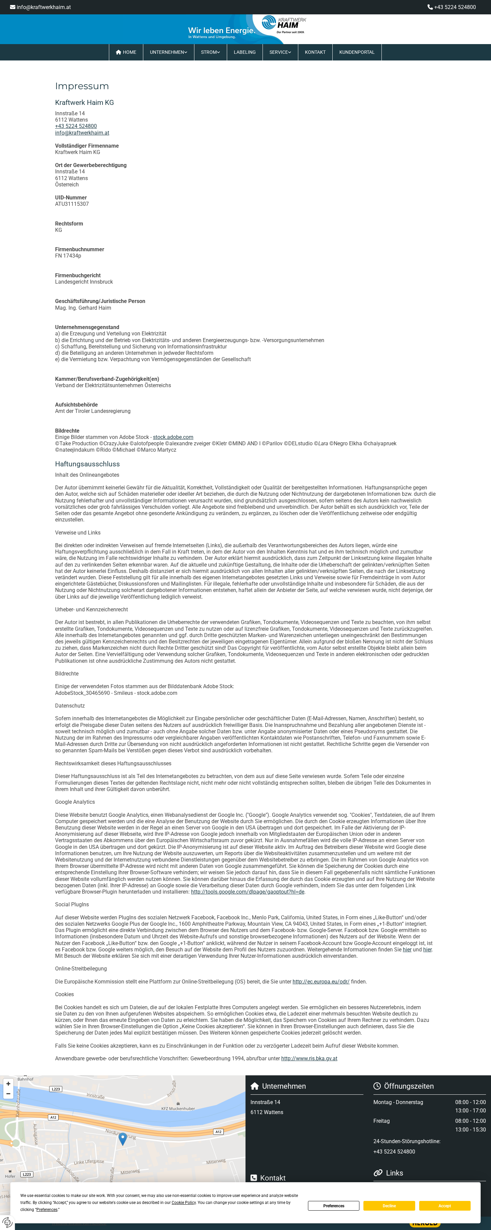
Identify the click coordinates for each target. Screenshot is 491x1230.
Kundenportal (357, 52)
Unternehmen (167, 52)
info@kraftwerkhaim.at (44, 7)
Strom (209, 52)
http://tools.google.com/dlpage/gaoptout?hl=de (247, 892)
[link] (168, 52)
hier (407, 949)
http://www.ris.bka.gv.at (309, 1058)
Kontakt (315, 52)
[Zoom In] (8, 1084)
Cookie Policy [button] (184, 1202)
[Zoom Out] (8, 1094)
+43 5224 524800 (455, 7)
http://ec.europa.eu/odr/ (321, 981)
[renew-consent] (7, 1222)
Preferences (333, 1206)
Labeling (245, 52)
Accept (445, 1206)
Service (279, 52)
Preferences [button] (46, 1209)
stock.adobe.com (173, 437)
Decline (389, 1206)
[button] (123, 1139)
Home (129, 52)
